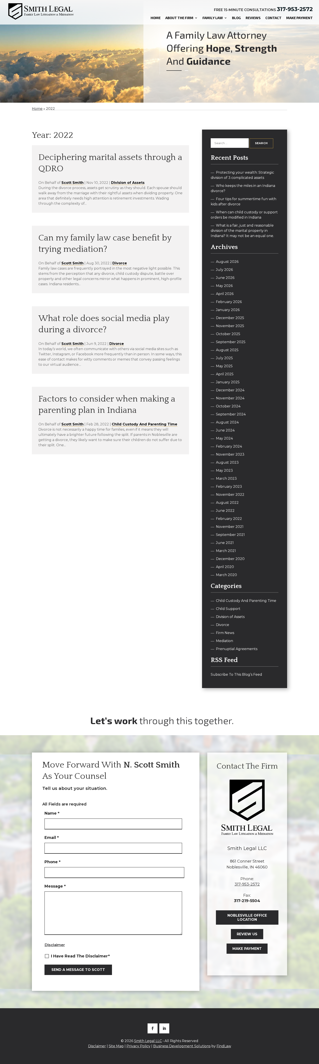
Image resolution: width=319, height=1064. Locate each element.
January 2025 (228, 382)
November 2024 (230, 398)
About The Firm (179, 17)
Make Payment (299, 17)
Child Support (228, 609)
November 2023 (230, 454)
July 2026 (224, 270)
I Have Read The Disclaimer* (80, 956)
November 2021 (229, 527)
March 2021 (226, 551)
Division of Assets (128, 183)
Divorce (119, 263)
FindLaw (224, 1046)
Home (156, 17)
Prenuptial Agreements (236, 649)
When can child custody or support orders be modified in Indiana (244, 214)
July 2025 (224, 358)
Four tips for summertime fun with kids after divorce (243, 201)
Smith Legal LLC (148, 1041)
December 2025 (230, 318)
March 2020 (226, 575)
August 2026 (227, 262)
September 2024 (231, 414)
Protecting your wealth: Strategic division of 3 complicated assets (242, 175)
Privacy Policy (138, 1046)
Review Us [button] (247, 934)
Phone (52, 862)
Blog (236, 17)
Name (51, 813)
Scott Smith (72, 183)
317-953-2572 (295, 9)
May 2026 (224, 286)
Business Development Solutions (181, 1046)
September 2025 (230, 342)
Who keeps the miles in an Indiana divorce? (243, 188)
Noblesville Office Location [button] (247, 917)
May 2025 (224, 366)
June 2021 (225, 543)
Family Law (212, 17)
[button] (314, 1032)
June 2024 (225, 430)
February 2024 (229, 446)
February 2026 (229, 302)
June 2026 (225, 278)
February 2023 (229, 486)
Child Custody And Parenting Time (144, 424)
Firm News (225, 633)
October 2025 (228, 334)
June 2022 (225, 511)
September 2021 (230, 535)
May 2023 (224, 470)
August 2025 (227, 350)
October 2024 (228, 406)
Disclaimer (54, 945)
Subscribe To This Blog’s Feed (236, 674)
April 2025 (224, 374)
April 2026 (224, 294)
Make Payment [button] (247, 949)
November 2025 (230, 326)
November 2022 (230, 494)
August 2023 (227, 462)
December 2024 (230, 390)
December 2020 (230, 559)
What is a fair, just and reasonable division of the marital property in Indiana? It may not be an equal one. (242, 230)
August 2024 (227, 422)
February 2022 (229, 519)
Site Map (116, 1046)
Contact (273, 17)
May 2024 (224, 438)
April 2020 (225, 567)
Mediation (224, 641)
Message (55, 886)
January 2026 (228, 310)
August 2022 (227, 503)
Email (51, 837)
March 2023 (226, 478)
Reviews (253, 17)
